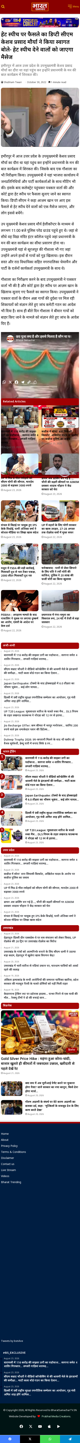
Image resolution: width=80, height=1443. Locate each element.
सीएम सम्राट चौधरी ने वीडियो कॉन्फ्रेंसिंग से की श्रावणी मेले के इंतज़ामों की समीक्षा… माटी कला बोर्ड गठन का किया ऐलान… (50, 781)
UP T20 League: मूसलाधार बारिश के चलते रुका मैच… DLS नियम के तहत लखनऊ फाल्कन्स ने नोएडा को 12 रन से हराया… (51, 835)
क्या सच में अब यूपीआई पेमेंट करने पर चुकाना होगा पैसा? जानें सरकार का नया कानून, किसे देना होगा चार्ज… (51, 1087)
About (5, 1140)
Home (5, 1134)
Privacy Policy (9, 1146)
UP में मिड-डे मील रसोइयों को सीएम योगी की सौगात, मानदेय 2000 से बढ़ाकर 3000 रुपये (17, 482)
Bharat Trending (11, 1182)
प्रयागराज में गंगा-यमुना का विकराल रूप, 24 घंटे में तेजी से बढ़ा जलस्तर (60, 618)
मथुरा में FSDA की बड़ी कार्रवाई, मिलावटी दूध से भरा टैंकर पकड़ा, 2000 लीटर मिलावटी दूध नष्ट (18, 572)
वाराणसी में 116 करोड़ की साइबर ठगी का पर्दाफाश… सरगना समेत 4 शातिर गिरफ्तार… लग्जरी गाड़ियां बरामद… (19, 437)
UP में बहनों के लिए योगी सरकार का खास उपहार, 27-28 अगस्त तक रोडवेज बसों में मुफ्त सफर (59, 529)
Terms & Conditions (13, 1152)
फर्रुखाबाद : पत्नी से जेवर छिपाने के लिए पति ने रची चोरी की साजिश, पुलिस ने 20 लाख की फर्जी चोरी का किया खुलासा (59, 573)
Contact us (7, 1164)
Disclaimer (7, 1158)
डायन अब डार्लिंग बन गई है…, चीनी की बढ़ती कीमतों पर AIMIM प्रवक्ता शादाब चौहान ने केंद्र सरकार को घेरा (60, 484)
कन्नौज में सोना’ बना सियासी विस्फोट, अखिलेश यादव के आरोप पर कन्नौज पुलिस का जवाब (60, 435)
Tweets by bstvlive (12, 1341)
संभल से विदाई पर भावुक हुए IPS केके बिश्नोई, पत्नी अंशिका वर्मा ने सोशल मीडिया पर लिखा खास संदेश (19, 529)
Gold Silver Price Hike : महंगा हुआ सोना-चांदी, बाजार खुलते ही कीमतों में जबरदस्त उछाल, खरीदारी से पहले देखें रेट (38, 1064)
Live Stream (8, 1170)
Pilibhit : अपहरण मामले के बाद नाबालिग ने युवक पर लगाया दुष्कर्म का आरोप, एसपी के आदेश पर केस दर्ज (19, 620)
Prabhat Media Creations (55, 1416)
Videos (5, 1176)
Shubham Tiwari (13, 82)
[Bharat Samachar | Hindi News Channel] (40, 7)
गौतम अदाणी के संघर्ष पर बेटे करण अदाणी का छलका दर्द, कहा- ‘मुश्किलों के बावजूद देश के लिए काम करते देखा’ (52, 1106)
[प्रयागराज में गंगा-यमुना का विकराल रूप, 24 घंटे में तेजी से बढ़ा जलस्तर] (60, 600)
